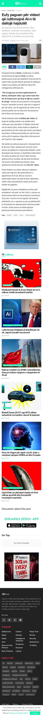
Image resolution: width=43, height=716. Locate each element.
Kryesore (7, 285)
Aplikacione (6, 631)
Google (22, 671)
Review (32, 635)
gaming (14, 671)
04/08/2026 (6, 295)
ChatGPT (21, 667)
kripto (35, 679)
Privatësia (16, 691)
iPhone (27, 679)
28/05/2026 (6, 378)
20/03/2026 (6, 501)
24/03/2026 (6, 458)
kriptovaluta (20, 683)
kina (21, 215)
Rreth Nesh (5, 704)
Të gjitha (33, 645)
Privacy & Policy (27, 704)
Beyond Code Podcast (7, 646)
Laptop (18, 651)
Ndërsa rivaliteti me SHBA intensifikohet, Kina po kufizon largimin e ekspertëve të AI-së (21, 372)
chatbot (12, 667)
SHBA (14, 695)
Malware (29, 683)
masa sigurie (30, 215)
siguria (21, 695)
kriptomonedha (8, 683)
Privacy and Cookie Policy (18, 713)
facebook (6, 671)
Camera (18, 10)
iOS (21, 679)
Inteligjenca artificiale (20, 675)
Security (33, 638)
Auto (4, 642)
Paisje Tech (11, 10)
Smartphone (34, 642)
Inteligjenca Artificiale (12, 325)
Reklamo (15, 704)
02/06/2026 (6, 335)
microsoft (27, 687)
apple (37, 663)
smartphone (30, 695)
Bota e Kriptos (7, 651)
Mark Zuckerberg (8, 687)
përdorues (26, 691)
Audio (4, 638)
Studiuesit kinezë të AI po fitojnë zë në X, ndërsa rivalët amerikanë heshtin (21, 291)
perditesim (6, 691)
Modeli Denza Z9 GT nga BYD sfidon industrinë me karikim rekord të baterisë (21, 413)
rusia (34, 691)
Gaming (19, 635)
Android (9, 663)
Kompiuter (20, 644)
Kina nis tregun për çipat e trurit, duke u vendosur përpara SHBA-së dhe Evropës (21, 453)
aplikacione (29, 663)
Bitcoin (5, 667)
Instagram (6, 675)
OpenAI (35, 687)
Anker (9, 215)
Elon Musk (31, 667)
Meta (19, 687)
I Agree (35, 713)
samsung (6, 695)
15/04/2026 (6, 418)
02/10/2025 (5, 40)
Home (4, 10)
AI (3, 663)
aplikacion (18, 663)
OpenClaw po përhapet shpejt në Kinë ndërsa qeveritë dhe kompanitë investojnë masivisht (20, 495)
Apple (4, 635)
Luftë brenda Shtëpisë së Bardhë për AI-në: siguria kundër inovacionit (21, 331)
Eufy (15, 215)
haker (29, 671)
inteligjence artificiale (10, 679)
